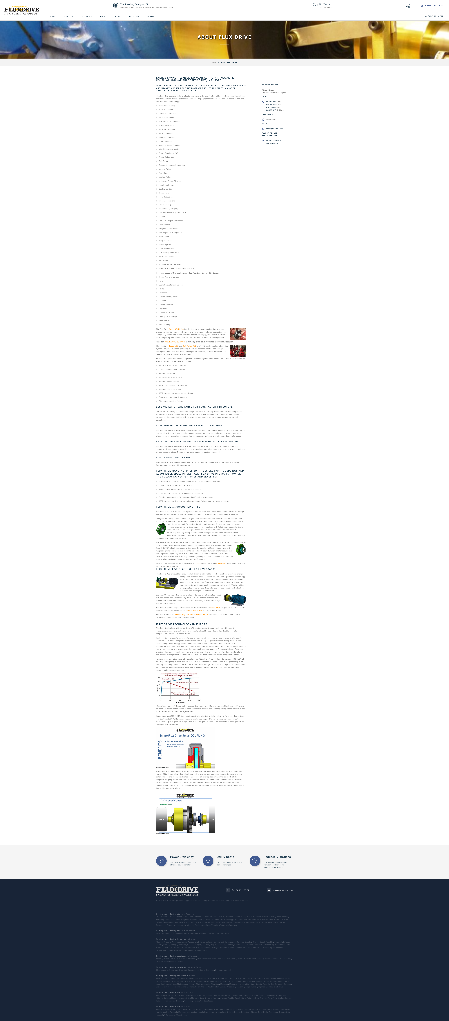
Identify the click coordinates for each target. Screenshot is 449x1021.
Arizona (180, 917)
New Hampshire (276, 920)
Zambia (269, 987)
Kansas (285, 917)
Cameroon (223, 978)
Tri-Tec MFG (133, 16)
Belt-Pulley (221, 563)
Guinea (266, 981)
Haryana (230, 1009)
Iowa (279, 917)
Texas (169, 925)
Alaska (173, 917)
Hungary (198, 945)
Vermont (182, 925)
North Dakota (204, 922)
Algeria (159, 978)
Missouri (239, 920)
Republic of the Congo (173, 981)
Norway (199, 948)
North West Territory (255, 959)
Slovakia (257, 948)
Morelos (195, 998)
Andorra (167, 942)
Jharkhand (275, 1009)
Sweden (279, 948)
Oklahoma (220, 922)
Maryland (185, 920)
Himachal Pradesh (243, 1009)
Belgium (209, 942)
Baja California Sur (193, 995)
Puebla (231, 998)
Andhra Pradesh (163, 1009)
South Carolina (265, 922)
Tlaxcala (179, 1001)
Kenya (287, 981)
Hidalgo (159, 998)
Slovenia (265, 948)
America (190, 914)
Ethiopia (237, 981)
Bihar (198, 1009)
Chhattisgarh (207, 1009)
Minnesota (218, 920)
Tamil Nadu (263, 1012)
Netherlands (190, 948)
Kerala (159, 1012)
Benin (173, 978)
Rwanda (266, 984)
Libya (174, 984)
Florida (237, 917)
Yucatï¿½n (198, 1001)
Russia (231, 948)
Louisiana (169, 920)
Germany (182, 945)
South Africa (201, 987)
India (188, 1006)
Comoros (261, 978)
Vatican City (202, 950)
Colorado (208, 917)
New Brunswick (204, 959)
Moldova (160, 948)
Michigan (209, 920)
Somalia (190, 987)
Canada (192, 956)
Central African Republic (239, 978)
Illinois (265, 917)
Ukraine (177, 950)
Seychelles (169, 987)
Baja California (177, 995)
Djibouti (200, 981)
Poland (207, 948)
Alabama (165, 917)
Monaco (168, 948)
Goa (216, 1009)
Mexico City (226, 995)
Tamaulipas (170, 1001)
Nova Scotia (231, 959)
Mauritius (215, 984)
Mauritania (205, 984)
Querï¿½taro (240, 998)
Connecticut (218, 917)
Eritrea (230, 981)
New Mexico (168, 922)
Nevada (265, 920)
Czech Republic (266, 942)
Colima (255, 995)
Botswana (181, 978)
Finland (159, 945)
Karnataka (285, 1009)
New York (179, 922)
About (103, 16)
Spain (272, 948)
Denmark (278, 942)
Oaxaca (223, 998)
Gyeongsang (193, 970)
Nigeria (259, 984)
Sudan (223, 987)
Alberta (159, 959)
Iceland (206, 945)
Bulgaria (240, 942)
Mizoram (213, 1012)
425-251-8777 (271, 102)
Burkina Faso (192, 978)
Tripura (282, 1012)
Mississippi (229, 920)
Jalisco (167, 998)
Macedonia (280, 945)
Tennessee (161, 925)
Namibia (245, 984)
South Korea (195, 967)
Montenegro (178, 948)
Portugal (215, 948)
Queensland (178, 934)
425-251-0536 (271, 107)
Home (52, 16)
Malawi (192, 984)
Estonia (286, 942)
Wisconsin (223, 925)
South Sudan (213, 987)
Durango (262, 995)
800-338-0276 (271, 110)
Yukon (180, 962)
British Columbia (171, 959)
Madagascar (182, 984)
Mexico (189, 992)
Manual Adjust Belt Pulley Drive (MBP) (192, 615)
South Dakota (279, 922)
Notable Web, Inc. (240, 900)
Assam (192, 1009)
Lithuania (258, 945)
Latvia (237, 945)
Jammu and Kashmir (261, 1009)
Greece (190, 945)
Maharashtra (184, 1012)
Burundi (202, 978)
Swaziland (231, 987)
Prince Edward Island (282, 959)
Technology (69, 16)
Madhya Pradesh (170, 1012)
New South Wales (164, 934)
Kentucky (160, 920)
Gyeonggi (183, 970)
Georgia (244, 917)
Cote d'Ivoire (190, 981)
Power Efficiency (182, 857)
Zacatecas (208, 1001)
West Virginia (212, 925)
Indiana (272, 917)
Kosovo (230, 945)
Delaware (229, 917)
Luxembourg (268, 945)
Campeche (207, 995)
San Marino (240, 948)
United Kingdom (189, 950)
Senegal (159, 987)
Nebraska (256, 920)
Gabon (245, 981)
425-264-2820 (271, 105)
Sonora (288, 998)
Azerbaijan (192, 942)
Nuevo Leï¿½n (213, 998)
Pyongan (219, 970)
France (166, 945)
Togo (248, 987)
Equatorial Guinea (218, 981)
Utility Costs (225, 857)
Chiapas (216, 995)
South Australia (191, 934)
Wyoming (233, 925)
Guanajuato (272, 995)
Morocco (224, 984)
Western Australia (225, 934)
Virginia (190, 925)
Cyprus (256, 942)
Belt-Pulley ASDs (194, 610)
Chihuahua (237, 995)
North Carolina (190, 922)
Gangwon (173, 970)
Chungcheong (162, 970)
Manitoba (192, 959)
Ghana (259, 981)
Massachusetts (197, 920)
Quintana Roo (253, 998)
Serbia (249, 948)
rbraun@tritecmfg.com (274, 129)
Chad (253, 978)
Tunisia (254, 987)
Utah (175, 925)
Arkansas (189, 917)
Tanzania (240, 987)
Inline (198, 563)
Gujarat (222, 1009)
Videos (116, 16)
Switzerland (161, 950)
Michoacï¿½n (184, 998)
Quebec (159, 962)
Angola (166, 978)
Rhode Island (252, 922)
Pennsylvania (239, 922)
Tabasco (160, 1001)
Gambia (252, 981)
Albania (159, 942)
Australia (190, 931)
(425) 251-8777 (435, 16)
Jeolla (202, 970)
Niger (252, 984)
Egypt (206, 981)
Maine (177, 920)
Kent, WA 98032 (273, 142)
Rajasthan (245, 1012)
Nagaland (222, 1012)
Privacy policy (201, 900)
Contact (151, 16)
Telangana (273, 1012)
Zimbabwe (278, 987)
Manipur (194, 1012)
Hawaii (252, 917)
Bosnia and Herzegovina (225, 942)
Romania (223, 948)
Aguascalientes (163, 995)
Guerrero (282, 995)
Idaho (258, 917)
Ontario (268, 959)
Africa (192, 976)
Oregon (229, 922)
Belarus (201, 942)
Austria (183, 942)
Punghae (210, 970)
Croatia (248, 942)
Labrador (183, 959)
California (198, 917)
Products (87, 16)
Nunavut (241, 959)
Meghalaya (203, 1012)
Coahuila (247, 995)
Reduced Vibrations (277, 857)
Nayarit (203, 998)
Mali (198, 984)
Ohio (213, 922)
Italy (212, 945)
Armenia (175, 942)
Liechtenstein (247, 945)
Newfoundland (218, 959)
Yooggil (227, 970)
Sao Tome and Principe (281, 984)
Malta (288, 945)
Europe (192, 939)
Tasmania (203, 934)
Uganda (262, 987)
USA (158, 917)
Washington (200, 925)
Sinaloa (281, 998)
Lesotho (159, 984)
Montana (247, 920)
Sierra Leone (180, 987)
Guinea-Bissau (276, 981)
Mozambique (235, 984)
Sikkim (254, 1012)
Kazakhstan (220, 945)
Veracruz (188, 1001)
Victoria (212, 934)
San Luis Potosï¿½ (268, 998)
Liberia (167, 984)
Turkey (170, 950)
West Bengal (181, 1015)
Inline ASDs (215, 607)
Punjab (237, 1012)
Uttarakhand (169, 1015)
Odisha (230, 1012)
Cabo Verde (212, 978)
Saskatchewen (170, 962)
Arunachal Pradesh (179, 1009)
